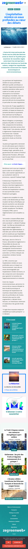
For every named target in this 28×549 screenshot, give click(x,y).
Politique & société (14, 513)
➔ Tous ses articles (11, 390)
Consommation (14, 518)
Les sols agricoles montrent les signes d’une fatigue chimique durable (17, 361)
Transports (14, 510)
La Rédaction (7, 47)
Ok (8, 542)
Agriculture (14, 527)
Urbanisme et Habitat (14, 521)
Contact (14, 534)
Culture (14, 524)
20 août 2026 (17, 464)
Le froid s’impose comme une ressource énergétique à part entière (17, 326)
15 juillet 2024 (16, 47)
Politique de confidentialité (14, 546)
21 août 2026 (17, 439)
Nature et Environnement (14, 507)
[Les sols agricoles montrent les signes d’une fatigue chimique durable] (7, 360)
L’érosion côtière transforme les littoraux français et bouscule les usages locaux (18, 349)
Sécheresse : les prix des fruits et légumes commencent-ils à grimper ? (18, 338)
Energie (10, 9)
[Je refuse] (26, 542)
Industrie (17, 9)
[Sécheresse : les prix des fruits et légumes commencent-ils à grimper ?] (7, 337)
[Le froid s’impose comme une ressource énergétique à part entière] (7, 326)
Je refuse (17, 542)
